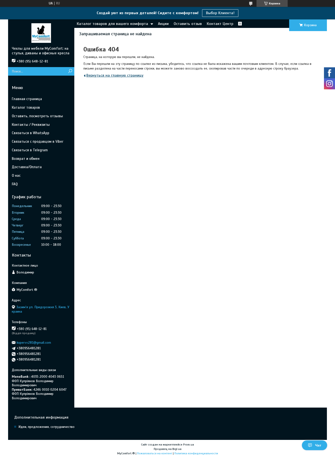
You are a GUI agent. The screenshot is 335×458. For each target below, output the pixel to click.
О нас (16, 175)
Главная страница (27, 99)
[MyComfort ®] (41, 33)
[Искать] (70, 71)
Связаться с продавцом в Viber (37, 141)
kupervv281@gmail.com (34, 343)
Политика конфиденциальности (196, 453)
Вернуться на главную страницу (114, 75)
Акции (163, 23)
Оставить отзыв (188, 23)
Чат (318, 445)
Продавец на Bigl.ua (167, 449)
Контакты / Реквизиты (31, 124)
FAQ (15, 184)
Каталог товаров (26, 107)
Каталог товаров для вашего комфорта (112, 23)
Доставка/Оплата (27, 167)
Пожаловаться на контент (154, 453)
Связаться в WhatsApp (30, 133)
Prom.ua (188, 444)
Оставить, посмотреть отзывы (37, 116)
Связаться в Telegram (30, 150)
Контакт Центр (220, 23)
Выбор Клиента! (220, 13)
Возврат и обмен (25, 158)
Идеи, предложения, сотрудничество (46, 427)
